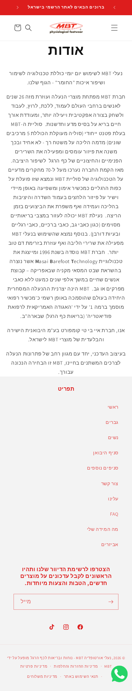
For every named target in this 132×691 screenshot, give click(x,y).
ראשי (113, 407)
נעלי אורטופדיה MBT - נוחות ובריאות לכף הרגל (70, 657)
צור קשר (109, 483)
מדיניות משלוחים (42, 676)
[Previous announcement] (114, 7)
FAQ (114, 514)
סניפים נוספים (102, 468)
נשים (113, 437)
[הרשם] (110, 602)
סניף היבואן (105, 453)
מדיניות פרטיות (34, 666)
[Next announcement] (17, 7)
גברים (112, 422)
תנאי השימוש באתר (81, 676)
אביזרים (109, 544)
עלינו (113, 499)
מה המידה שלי (102, 529)
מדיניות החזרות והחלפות (76, 666)
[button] (114, 27)
